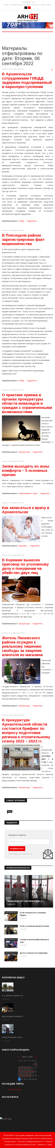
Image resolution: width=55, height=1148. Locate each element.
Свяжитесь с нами (44, 1144)
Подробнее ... (32, 221)
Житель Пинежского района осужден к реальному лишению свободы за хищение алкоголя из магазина (22, 646)
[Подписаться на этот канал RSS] (52, 70)
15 (33, 1071)
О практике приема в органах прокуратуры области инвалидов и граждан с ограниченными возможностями (27, 403)
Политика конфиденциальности (31, 1141)
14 (30, 1071)
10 (19, 1071)
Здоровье (23, 545)
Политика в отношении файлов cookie (20, 1144)
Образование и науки (28, 493)
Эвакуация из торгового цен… (24, 901)
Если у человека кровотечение (34, 926)
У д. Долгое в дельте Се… (13, 996)
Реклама (26, 4)
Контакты (36, 4)
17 (19, 1075)
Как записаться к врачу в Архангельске (25, 510)
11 (22, 1071)
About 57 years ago (15, 1089)
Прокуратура (24, 452)
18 (22, 1075)
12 (25, 1071)
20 (27, 1075)
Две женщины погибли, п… (13, 1016)
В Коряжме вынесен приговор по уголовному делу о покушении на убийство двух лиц (25, 566)
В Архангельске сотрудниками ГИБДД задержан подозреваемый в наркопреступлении (27, 80)
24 (19, 1079)
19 (25, 1075)
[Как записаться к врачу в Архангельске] (21, 529)
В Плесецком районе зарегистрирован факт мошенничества (23, 239)
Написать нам (16, 4)
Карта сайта (46, 4)
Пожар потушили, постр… (13, 1037)
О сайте (6, 4)
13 (27, 1071)
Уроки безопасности (11, 912)
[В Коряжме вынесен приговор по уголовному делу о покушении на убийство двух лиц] (21, 589)
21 (30, 1075)
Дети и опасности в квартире (34, 953)
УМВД (21, 221)
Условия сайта (10, 1141)
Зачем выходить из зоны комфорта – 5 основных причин (25, 470)
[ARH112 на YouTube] (27, 25)
